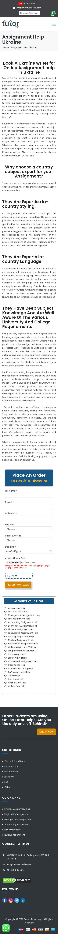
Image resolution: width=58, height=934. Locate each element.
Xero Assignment (17, 654)
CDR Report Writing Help (20, 668)
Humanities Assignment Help (23, 643)
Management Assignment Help (24, 615)
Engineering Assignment (16, 814)
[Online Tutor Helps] (10, 23)
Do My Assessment (18, 611)
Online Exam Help (17, 682)
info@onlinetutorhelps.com (28, 8)
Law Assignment (12, 829)
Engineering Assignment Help (23, 632)
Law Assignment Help (19, 618)
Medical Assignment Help (21, 640)
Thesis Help (14, 675)
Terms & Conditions (14, 761)
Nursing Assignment (14, 834)
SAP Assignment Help (19, 672)
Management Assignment (18, 819)
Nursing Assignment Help (21, 636)
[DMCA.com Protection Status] (17, 880)
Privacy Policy (11, 766)
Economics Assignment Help (23, 625)
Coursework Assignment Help (23, 661)
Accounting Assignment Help (23, 622)
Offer (7, 787)
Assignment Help (17, 608)
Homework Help (16, 679)
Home (6, 47)
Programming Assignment (21, 650)
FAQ (6, 782)
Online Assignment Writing (22, 647)
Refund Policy (11, 771)
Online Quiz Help (16, 686)
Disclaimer (9, 776)
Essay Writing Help (17, 657)
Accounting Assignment (16, 824)
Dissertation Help (17, 664)
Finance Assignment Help (21, 629)
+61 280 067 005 (15, 870)
